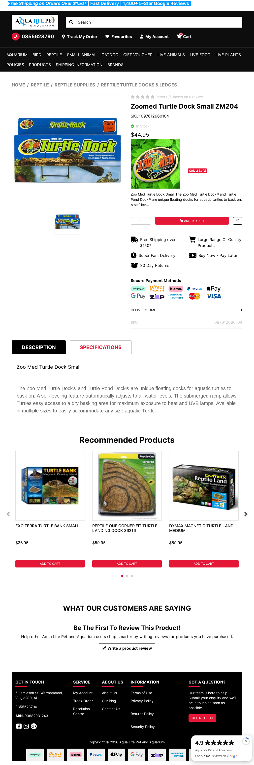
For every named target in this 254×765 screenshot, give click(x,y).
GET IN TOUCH (202, 718)
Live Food (200, 54)
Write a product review (129, 648)
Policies (15, 64)
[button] (237, 221)
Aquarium (17, 54)
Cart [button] (186, 36)
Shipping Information (79, 64)
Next (246, 514)
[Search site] (71, 22)
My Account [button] (156, 36)
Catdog (109, 54)
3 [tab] (132, 576)
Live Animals (171, 54)
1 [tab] (122, 576)
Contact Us (111, 709)
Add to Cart (193, 221)
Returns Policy (142, 714)
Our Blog (109, 701)
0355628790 (38, 37)
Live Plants (228, 54)
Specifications (101, 347)
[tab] (39, 347)
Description (39, 347)
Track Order (83, 701)
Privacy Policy (142, 701)
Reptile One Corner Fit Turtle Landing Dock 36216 (125, 528)
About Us (109, 693)
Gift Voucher (138, 54)
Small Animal (81, 54)
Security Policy (143, 727)
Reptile (54, 54)
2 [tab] (127, 576)
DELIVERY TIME (143, 310)
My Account (83, 693)
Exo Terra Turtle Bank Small (47, 525)
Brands (115, 64)
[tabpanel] (50, 509)
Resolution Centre (81, 711)
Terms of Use (141, 693)
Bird (36, 54)
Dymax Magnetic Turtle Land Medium (201, 528)
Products (40, 64)
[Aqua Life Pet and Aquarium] (35, 22)
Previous (8, 514)
